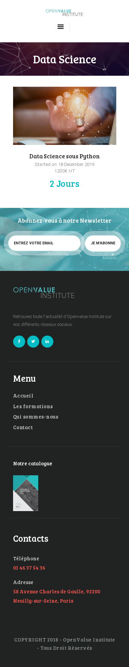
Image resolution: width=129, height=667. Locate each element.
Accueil (23, 395)
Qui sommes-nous (35, 416)
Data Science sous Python (64, 156)
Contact (23, 427)
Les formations (33, 406)
